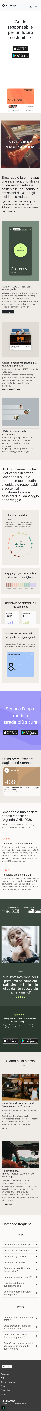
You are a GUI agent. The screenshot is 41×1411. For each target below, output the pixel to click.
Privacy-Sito (5, 1390)
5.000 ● (37, 788)
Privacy (3, 1386)
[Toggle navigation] (36, 5)
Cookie (3, 1394)
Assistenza (5, 1374)
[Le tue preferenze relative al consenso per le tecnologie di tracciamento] (3, 1407)
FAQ (2, 1378)
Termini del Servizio (8, 1382)
